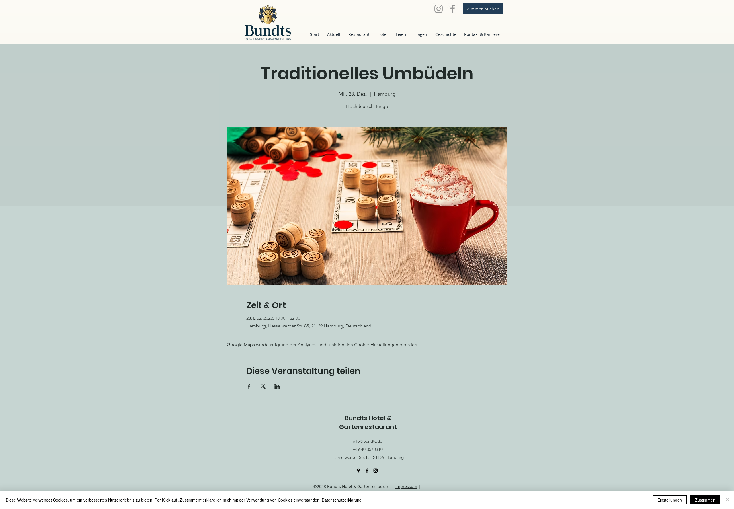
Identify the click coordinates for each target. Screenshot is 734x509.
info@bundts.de (367, 441)
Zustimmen (705, 500)
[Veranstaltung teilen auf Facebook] (249, 386)
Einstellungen (669, 500)
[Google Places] (358, 470)
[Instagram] (438, 8)
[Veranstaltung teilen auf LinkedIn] (277, 386)
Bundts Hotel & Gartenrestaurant (368, 422)
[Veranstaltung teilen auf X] (263, 386)
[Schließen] (727, 499)
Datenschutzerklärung (342, 500)
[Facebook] (452, 8)
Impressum (406, 486)
